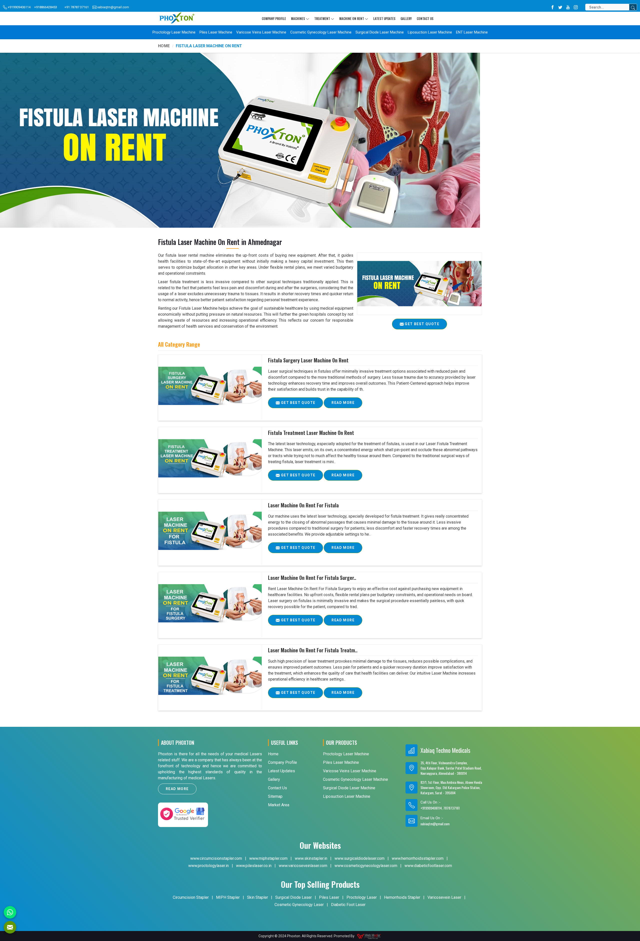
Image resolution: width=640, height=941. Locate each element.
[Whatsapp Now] (10, 912)
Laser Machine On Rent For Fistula (303, 505)
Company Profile (274, 18)
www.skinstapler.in (311, 858)
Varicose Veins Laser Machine (261, 32)
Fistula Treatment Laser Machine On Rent (311, 433)
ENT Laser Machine (472, 32)
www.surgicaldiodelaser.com (359, 858)
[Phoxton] (177, 18)
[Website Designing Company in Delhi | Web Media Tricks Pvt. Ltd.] (369, 936)
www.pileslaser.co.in (254, 865)
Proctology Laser (361, 897)
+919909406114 (18, 7)
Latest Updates (384, 18)
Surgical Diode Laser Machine (380, 32)
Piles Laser (329, 897)
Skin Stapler (257, 897)
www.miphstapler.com (268, 858)
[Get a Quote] (10, 927)
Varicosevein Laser (444, 897)
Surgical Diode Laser (293, 897)
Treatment (322, 18)
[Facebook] (552, 7)
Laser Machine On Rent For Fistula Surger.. (312, 578)
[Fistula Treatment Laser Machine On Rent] (210, 458)
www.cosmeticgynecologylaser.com (365, 865)
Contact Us (425, 18)
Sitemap (275, 796)
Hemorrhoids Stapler (402, 897)
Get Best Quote (297, 403)
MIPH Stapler (228, 897)
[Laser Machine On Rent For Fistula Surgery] (210, 603)
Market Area (278, 805)
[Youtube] (568, 7)
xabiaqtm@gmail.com (112, 7)
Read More (343, 403)
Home (164, 45)
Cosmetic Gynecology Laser (299, 904)
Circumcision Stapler (191, 897)
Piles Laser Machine (216, 32)
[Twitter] (560, 7)
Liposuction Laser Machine (430, 32)
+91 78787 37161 (76, 7)
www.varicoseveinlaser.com (303, 865)
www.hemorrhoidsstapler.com (418, 858)
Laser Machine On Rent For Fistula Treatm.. (313, 650)
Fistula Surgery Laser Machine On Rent (308, 360)
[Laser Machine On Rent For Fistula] (210, 531)
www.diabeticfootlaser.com (428, 865)
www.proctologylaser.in (208, 865)
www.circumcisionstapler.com (216, 858)
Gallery (406, 18)
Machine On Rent (351, 18)
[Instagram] (576, 7)
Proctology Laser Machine (174, 32)
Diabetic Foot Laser (348, 904)
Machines (298, 18)
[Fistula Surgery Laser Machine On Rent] (210, 386)
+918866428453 (45, 7)
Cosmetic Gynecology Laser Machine (321, 32)
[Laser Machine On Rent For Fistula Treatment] (210, 676)
